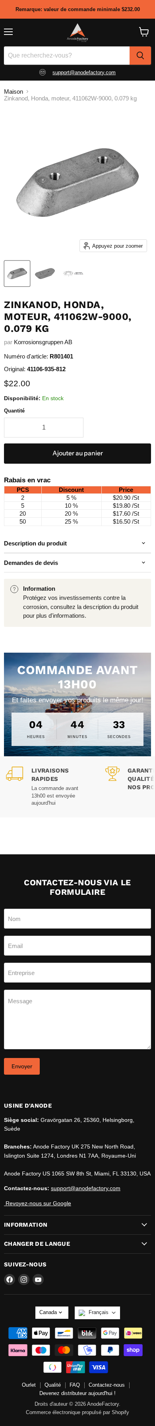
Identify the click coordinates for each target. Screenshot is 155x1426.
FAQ (75, 1385)
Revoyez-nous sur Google (37, 1203)
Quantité (14, 411)
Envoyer (22, 1066)
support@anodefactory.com (84, 72)
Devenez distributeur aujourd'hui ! (77, 1393)
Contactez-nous (107, 1385)
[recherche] (140, 55)
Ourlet (29, 1385)
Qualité (53, 1385)
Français (98, 1312)
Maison (13, 91)
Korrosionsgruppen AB (43, 342)
